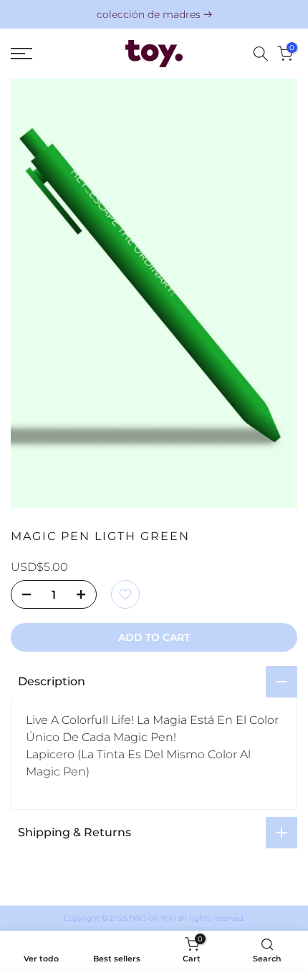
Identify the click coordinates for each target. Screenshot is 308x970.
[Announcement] (154, 14)
